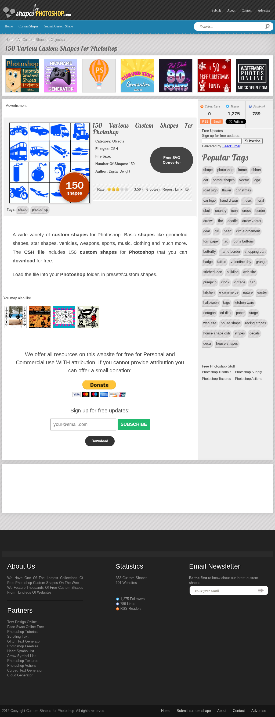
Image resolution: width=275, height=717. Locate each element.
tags (226, 303)
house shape (231, 323)
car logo (209, 200)
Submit (216, 10)
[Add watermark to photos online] (252, 75)
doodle (232, 221)
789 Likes (127, 604)
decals (254, 333)
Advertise (264, 10)
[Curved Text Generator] (137, 75)
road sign (210, 190)
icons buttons (243, 241)
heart (227, 231)
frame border (230, 251)
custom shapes (28, 26)
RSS (205, 121)
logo (257, 180)
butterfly (209, 251)
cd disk (225, 313)
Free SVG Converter (172, 160)
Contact (246, 10)
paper (240, 313)
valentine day (241, 262)
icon (234, 211)
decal (207, 343)
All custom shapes (32, 40)
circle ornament (248, 231)
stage (253, 313)
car (205, 180)
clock (225, 282)
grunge (261, 262)
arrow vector (251, 221)
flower (226, 190)
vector (244, 180)
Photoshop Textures (216, 379)
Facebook (259, 106)
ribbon (256, 170)
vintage (239, 282)
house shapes (227, 343)
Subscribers (212, 106)
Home (9, 26)
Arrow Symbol (18, 656)
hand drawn (229, 200)
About (231, 10)
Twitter (234, 106)
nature (248, 292)
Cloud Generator (19, 675)
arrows (208, 221)
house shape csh (216, 333)
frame (242, 170)
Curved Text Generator (24, 670)
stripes (239, 333)
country (221, 211)
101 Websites (126, 583)
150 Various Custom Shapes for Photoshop (61, 48)
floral (260, 200)
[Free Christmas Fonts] (214, 75)
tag (225, 241)
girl (217, 231)
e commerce (228, 292)
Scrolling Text (17, 636)
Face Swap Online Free (25, 627)
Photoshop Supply (248, 372)
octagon (209, 313)
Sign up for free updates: (100, 410)
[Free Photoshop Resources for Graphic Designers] (99, 75)
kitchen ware (244, 303)
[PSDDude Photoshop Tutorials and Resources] (22, 75)
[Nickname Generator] (60, 75)
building (232, 272)
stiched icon (212, 272)
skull (207, 211)
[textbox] (233, 26)
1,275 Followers (132, 599)
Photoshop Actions (248, 379)
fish (252, 282)
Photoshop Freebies (22, 646)
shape (208, 170)
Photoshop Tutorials (216, 372)
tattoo (221, 262)
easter (262, 292)
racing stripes (255, 323)
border (260, 211)
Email (217, 121)
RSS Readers (131, 609)
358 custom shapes (131, 578)
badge (208, 262)
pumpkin (209, 282)
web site (249, 272)
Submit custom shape (58, 26)
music (247, 200)
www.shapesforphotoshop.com (50, 11)
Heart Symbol (17, 651)
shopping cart (255, 251)
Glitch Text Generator (24, 641)
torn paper (211, 241)
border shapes (224, 180)
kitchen (209, 292)
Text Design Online (22, 622)
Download (100, 441)
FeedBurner (231, 146)
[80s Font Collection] (176, 75)
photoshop (225, 170)
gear (206, 231)
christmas (243, 190)
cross (246, 211)
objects (57, 40)
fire (220, 221)
